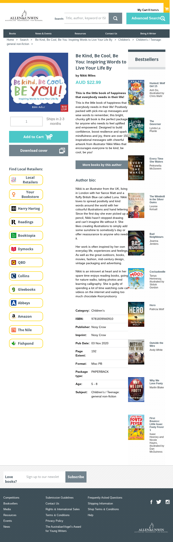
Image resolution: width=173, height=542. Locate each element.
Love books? (11, 479)
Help (90, 515)
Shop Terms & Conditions (103, 509)
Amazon (25, 316)
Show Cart (167, 7)
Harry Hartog (29, 208)
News (6, 526)
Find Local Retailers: (26, 169)
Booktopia (26, 235)
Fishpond (26, 343)
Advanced (146, 18)
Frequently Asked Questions (105, 497)
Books (12, 33)
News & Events (43, 33)
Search (59, 18)
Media (7, 509)
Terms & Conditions (58, 515)
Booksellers (10, 503)
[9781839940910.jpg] (38, 82)
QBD (22, 262)
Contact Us (111, 33)
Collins (23, 276)
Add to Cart (33, 136)
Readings (25, 222)
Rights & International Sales (63, 509)
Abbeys (24, 303)
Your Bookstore (30, 194)
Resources (80, 33)
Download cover (33, 150)
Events (7, 520)
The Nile (25, 330)
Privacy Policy (54, 520)
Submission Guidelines (60, 497)
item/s (148, 10)
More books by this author (102, 165)
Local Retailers (30, 180)
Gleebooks (26, 289)
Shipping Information (100, 503)
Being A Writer (148, 33)
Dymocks (25, 249)
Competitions (11, 497)
